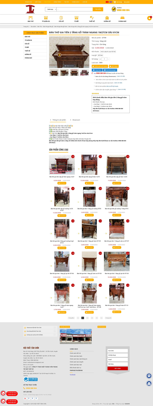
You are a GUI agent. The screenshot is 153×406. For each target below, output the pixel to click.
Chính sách (75, 2)
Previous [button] (50, 72)
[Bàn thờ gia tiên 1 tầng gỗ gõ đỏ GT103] (117, 261)
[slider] (95, 93)
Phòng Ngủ (28, 58)
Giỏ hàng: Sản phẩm (123, 2)
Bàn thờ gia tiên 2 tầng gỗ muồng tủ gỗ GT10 (62, 242)
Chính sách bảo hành (76, 356)
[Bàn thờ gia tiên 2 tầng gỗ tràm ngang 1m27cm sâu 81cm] (54, 72)
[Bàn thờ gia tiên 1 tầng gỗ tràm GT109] (89, 229)
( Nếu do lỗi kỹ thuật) (112, 86)
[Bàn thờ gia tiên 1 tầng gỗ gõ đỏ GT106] (62, 261)
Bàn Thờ (39, 26)
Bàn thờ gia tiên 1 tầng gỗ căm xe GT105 (89, 273)
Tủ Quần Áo (28, 40)
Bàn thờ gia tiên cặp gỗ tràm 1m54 (116, 177)
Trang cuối (108, 318)
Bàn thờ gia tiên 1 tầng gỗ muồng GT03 (89, 208)
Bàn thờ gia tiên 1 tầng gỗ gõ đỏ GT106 (62, 273)
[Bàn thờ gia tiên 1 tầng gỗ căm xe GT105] (89, 261)
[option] (54, 72)
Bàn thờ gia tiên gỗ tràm (60, 26)
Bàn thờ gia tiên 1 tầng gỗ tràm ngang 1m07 (62, 306)
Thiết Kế (27, 51)
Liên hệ (85, 2)
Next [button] (88, 72)
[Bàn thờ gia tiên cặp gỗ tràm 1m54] (117, 165)
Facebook (72, 375)
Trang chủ (28, 2)
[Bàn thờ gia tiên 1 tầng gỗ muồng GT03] (89, 197)
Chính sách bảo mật (76, 365)
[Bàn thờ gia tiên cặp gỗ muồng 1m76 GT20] (62, 197)
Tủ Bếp (27, 47)
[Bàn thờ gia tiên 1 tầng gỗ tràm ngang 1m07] (62, 293)
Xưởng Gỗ (28, 54)
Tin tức (66, 2)
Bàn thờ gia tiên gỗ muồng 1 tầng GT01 (117, 208)
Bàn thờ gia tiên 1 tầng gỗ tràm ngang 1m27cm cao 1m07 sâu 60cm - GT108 (89, 306)
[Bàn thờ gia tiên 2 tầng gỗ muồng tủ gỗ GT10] (62, 229)
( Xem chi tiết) (110, 76)
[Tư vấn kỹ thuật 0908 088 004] (3, 401)
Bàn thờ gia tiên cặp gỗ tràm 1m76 (89, 177)
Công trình (57, 2)
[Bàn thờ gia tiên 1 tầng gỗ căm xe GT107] (117, 229)
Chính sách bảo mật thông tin (78, 359)
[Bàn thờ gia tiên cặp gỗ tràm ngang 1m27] (62, 165)
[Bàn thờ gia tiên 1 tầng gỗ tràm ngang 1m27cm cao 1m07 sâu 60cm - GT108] (89, 293)
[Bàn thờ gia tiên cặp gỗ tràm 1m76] (89, 165)
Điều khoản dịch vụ (75, 367)
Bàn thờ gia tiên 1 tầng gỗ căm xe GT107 (116, 241)
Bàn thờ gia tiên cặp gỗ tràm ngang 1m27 (61, 177)
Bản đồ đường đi (101, 326)
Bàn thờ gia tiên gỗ (48, 26)
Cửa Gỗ (27, 43)
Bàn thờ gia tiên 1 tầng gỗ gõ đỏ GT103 (117, 273)
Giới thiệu (38, 2)
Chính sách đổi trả (75, 353)
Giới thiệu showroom (64, 326)
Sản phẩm (47, 2)
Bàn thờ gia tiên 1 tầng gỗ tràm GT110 (116, 305)
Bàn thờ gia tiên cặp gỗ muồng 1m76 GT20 (62, 209)
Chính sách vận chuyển (76, 362)
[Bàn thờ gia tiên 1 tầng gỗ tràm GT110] (117, 293)
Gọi (100, 73)
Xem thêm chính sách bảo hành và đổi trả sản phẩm (111, 79)
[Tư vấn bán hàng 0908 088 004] (3, 393)
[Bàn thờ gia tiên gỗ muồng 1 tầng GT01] (117, 197)
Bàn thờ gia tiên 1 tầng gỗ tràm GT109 (89, 241)
